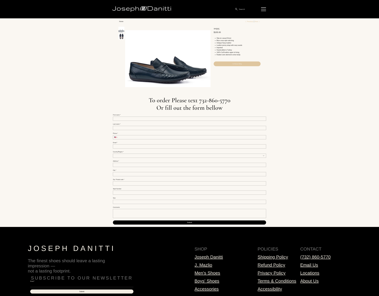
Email (115, 142)
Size (114, 198)
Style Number (117, 189)
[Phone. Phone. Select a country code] (116, 137)
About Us (309, 280)
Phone (115, 133)
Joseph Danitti (209, 256)
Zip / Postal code (118, 179)
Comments (116, 207)
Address (116, 161)
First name (117, 115)
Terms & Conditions (277, 280)
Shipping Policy (273, 256)
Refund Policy (271, 264)
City (114, 170)
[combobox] (189, 156)
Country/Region (118, 152)
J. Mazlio (203, 264)
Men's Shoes (207, 272)
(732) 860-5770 (315, 256)
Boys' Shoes (207, 280)
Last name (116, 124)
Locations (309, 272)
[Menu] (263, 9)
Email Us (309, 264)
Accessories (207, 288)
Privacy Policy (272, 272)
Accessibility (270, 288)
